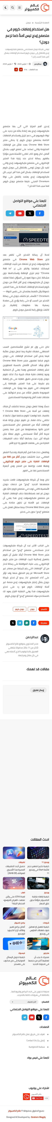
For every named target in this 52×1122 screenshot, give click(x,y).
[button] (33, 623)
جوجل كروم (19, 609)
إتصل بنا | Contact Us (35, 1040)
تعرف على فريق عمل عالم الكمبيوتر (28, 1034)
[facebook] (40, 213)
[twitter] (30, 213)
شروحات (46, 922)
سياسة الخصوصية (37, 1047)
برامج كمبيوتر (19, 922)
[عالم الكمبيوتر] (37, 7)
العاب (23, 892)
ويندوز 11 (45, 862)
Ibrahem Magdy (38, 1117)
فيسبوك (21, 953)
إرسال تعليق (38, 690)
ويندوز (46, 892)
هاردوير (46, 953)
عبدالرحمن (38, 64)
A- (16, 69)
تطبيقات (21, 862)
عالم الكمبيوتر (14, 1111)
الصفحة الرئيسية (42, 22)
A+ (21, 69)
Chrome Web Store (31, 259)
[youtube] (20, 213)
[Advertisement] (26, 102)
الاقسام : (45, 1002)
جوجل (28, 22)
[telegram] (10, 213)
